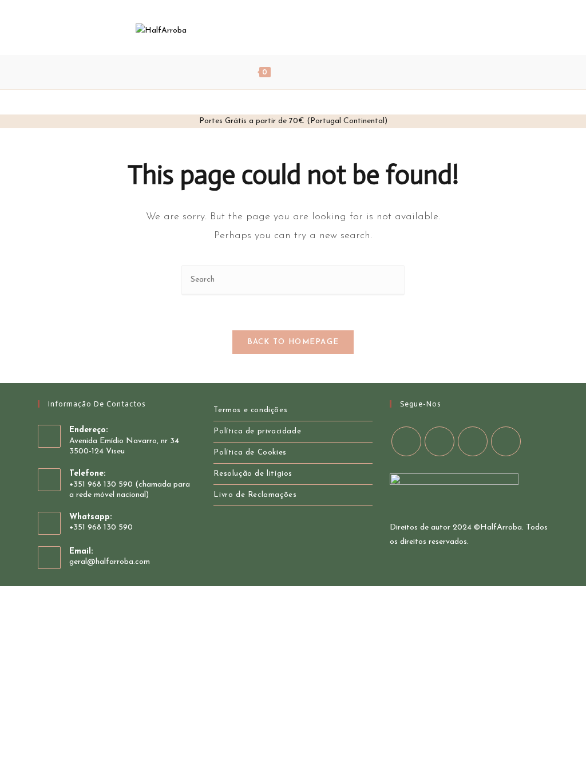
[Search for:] (334, 72)
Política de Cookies (249, 452)
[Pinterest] (417, 30)
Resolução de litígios (252, 473)
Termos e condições (250, 410)
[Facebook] (401, 30)
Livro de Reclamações (254, 495)
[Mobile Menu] (301, 72)
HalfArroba (501, 527)
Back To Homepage (293, 342)
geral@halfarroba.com (109, 562)
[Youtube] (448, 30)
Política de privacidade (257, 431)
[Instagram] (432, 30)
